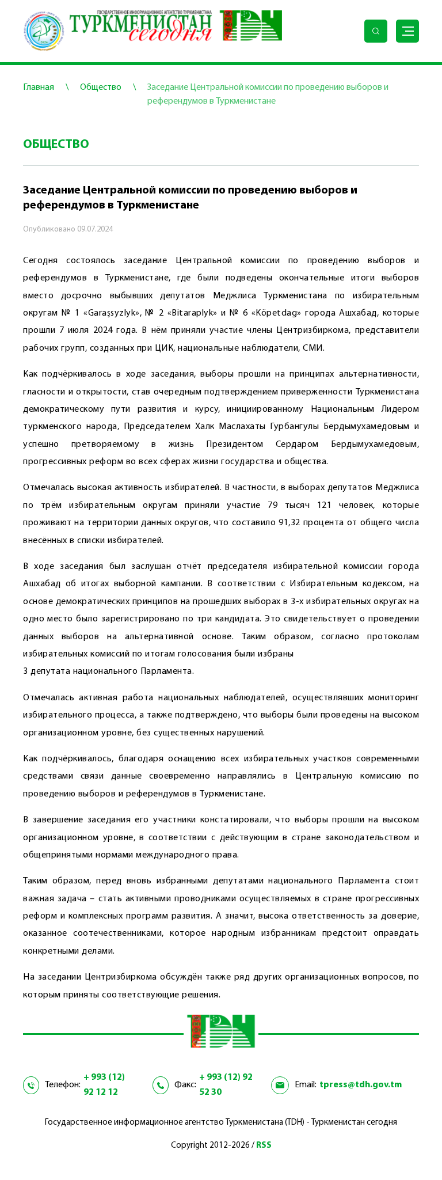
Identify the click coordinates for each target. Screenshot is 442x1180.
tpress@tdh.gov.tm (360, 1085)
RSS (264, 1145)
